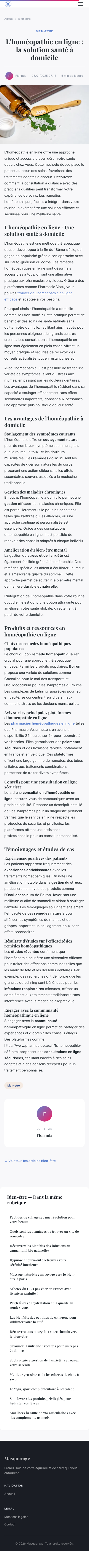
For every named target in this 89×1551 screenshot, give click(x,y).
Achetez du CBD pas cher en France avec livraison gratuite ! (40, 1291)
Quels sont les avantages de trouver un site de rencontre (44, 1233)
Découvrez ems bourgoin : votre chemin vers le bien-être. (43, 1333)
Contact (10, 1524)
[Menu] (80, 3)
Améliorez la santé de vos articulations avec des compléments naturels (43, 1415)
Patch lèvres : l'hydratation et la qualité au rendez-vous (41, 1305)
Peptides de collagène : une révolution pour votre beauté (42, 1219)
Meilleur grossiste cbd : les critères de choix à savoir (44, 1376)
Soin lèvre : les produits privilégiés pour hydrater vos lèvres (40, 1400)
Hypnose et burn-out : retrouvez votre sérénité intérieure (38, 1262)
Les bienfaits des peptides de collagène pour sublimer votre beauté (43, 1319)
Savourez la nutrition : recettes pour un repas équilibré (44, 1348)
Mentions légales (16, 1517)
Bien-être (24, 18)
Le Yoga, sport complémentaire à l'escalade (42, 1389)
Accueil (9, 18)
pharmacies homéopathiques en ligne (43, 723)
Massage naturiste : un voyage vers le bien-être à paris (42, 1276)
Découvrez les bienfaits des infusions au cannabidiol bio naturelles (40, 1248)
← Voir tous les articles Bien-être (30, 1161)
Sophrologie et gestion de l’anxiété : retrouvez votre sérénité (44, 1362)
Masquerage (17, 1458)
